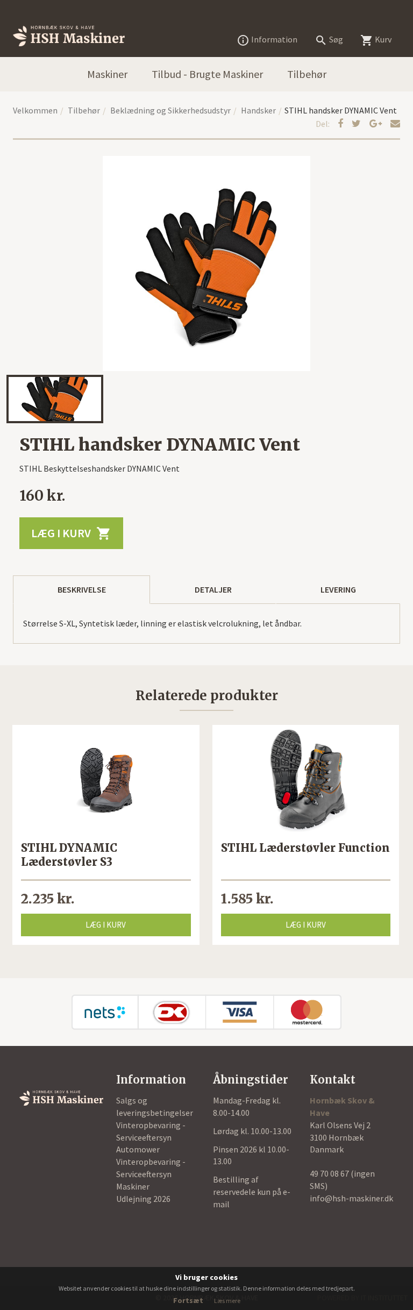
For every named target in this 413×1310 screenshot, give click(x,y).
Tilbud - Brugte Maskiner (207, 74)
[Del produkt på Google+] (376, 123)
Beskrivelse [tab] (82, 589)
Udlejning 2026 (143, 1198)
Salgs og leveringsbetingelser (154, 1106)
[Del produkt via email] (395, 123)
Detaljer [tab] (213, 589)
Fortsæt (188, 1300)
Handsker (258, 110)
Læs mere (227, 1301)
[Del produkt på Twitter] (357, 123)
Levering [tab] (338, 589)
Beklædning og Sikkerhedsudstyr (170, 110)
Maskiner (107, 74)
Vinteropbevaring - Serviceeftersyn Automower (151, 1137)
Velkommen (35, 110)
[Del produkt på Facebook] (341, 123)
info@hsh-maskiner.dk (351, 1198)
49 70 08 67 (330, 1173)
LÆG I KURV (71, 533)
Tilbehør (306, 74)
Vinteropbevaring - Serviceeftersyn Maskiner (151, 1174)
